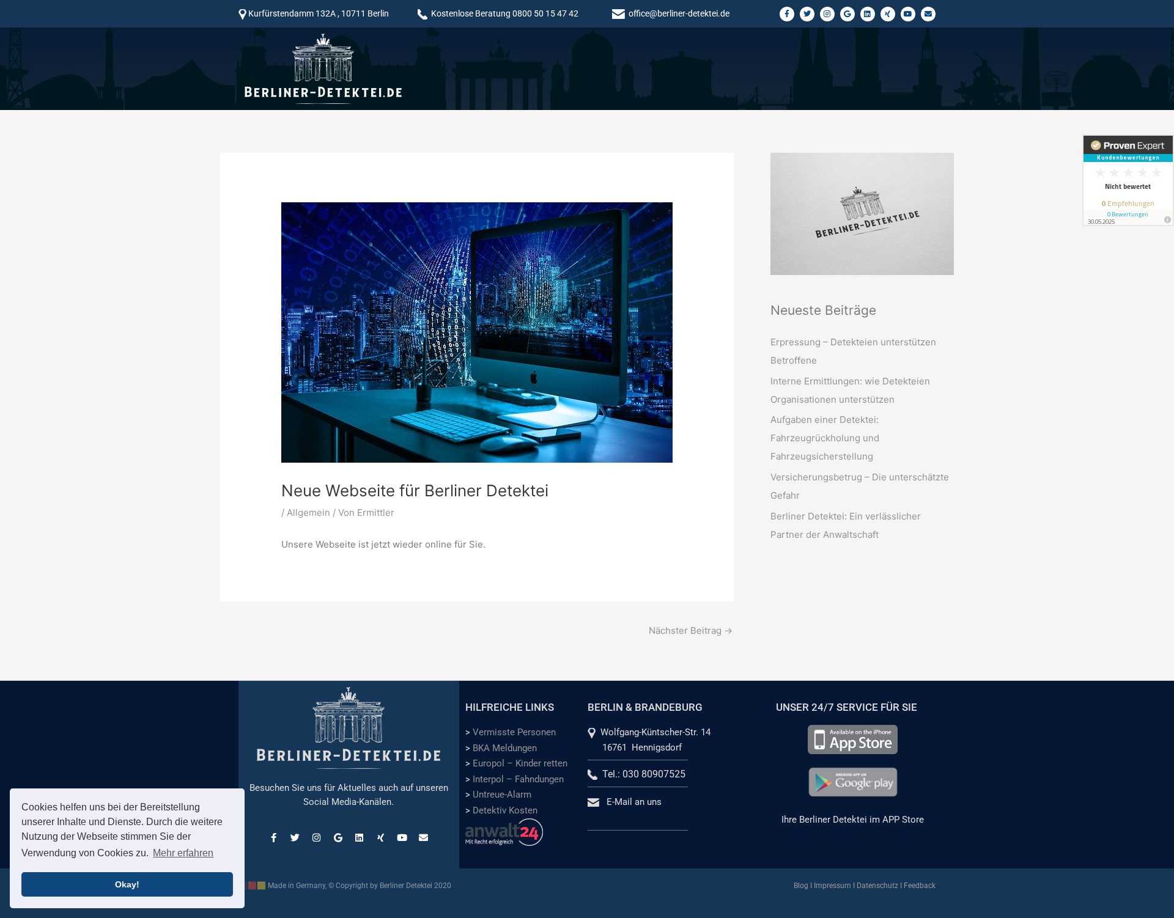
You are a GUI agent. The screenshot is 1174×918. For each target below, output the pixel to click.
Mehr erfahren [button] (183, 853)
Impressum (832, 885)
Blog (801, 885)
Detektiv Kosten (505, 810)
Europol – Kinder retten (520, 763)
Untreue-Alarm (502, 794)
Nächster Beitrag (691, 630)
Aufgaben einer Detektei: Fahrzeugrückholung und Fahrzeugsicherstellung (824, 438)
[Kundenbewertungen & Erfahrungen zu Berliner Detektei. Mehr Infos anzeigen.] (1128, 180)
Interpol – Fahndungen (518, 779)
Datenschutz (877, 885)
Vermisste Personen (514, 732)
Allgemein (308, 512)
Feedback (920, 885)
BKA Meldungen (505, 748)
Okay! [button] (127, 884)
